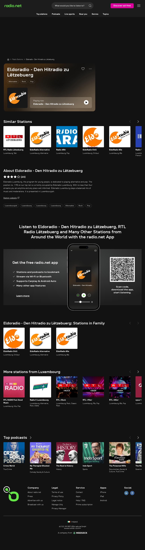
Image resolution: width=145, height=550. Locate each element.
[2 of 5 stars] (8, 177)
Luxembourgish (11, 206)
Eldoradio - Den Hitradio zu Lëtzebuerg (53, 104)
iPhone (103, 492)
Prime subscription (84, 505)
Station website (10, 198)
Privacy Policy (58, 496)
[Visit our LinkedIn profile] (126, 493)
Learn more (22, 295)
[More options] (90, 69)
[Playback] (86, 102)
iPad (102, 496)
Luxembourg (27, 206)
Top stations (41, 14)
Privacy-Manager (59, 509)
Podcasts (56, 14)
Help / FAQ (80, 501)
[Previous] (130, 120)
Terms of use (57, 492)
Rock (24, 82)
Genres (95, 14)
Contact (79, 492)
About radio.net (34, 492)
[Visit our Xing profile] (132, 493)
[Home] (8, 59)
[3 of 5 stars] (11, 177)
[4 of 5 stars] (15, 177)
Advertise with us (35, 501)
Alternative (13, 82)
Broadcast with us (35, 505)
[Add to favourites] (83, 68)
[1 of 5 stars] (5, 177)
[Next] (138, 120)
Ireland (74, 522)
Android (103, 501)
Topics (106, 14)
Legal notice (57, 501)
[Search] (90, 5)
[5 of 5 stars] (18, 177)
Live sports (70, 14)
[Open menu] (138, 5)
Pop (31, 82)
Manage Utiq (57, 505)
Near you (83, 14)
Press (30, 496)
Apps (78, 496)
